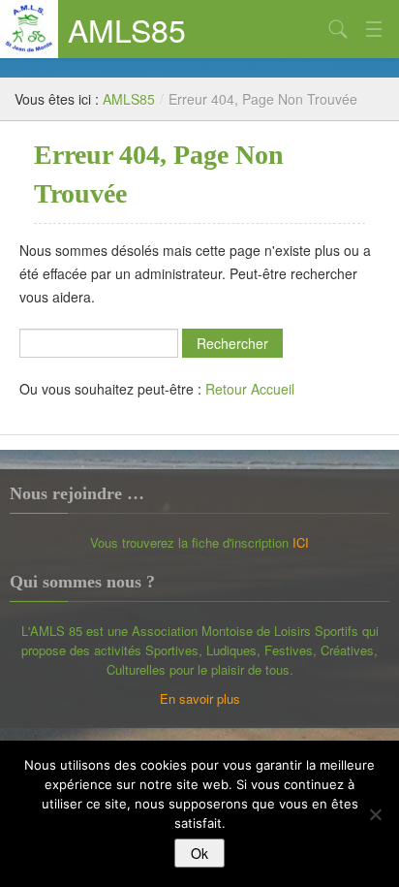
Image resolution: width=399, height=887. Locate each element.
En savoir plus (200, 698)
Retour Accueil (249, 388)
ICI (300, 542)
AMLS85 (127, 29)
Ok (199, 853)
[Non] (374, 814)
